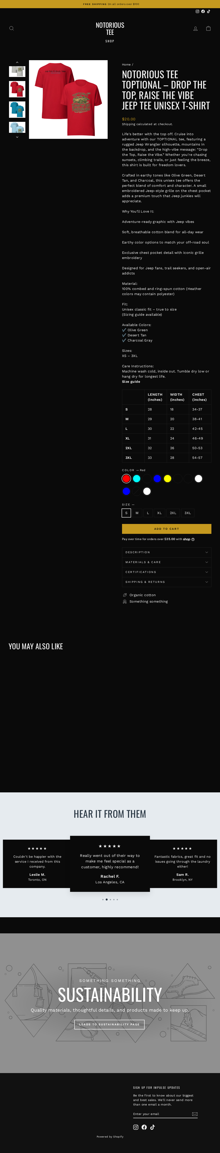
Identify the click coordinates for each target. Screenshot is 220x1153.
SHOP (109, 41)
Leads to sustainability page (109, 1024)
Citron (136, 491)
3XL (188, 513)
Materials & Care (143, 562)
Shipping (128, 124)
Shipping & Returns (145, 581)
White (147, 491)
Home (126, 64)
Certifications (140, 572)
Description (137, 552)
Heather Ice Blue (126, 491)
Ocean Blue (157, 478)
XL (159, 513)
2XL (173, 513)
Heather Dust (178, 478)
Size (128, 504)
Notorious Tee (110, 28)
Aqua (136, 478)
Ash (188, 478)
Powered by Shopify (110, 1136)
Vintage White (198, 478)
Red (126, 478)
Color (133, 470)
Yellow (167, 478)
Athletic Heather (147, 478)
